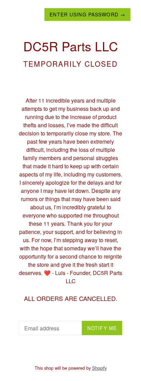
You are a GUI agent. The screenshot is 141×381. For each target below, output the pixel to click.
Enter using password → (87, 14)
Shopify (99, 368)
